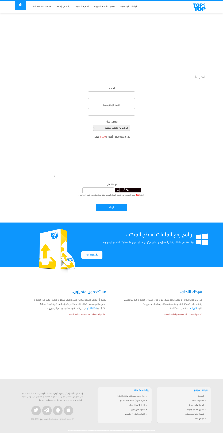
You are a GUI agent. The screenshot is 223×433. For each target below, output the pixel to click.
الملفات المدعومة (128, 7)
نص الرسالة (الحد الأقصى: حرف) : (111, 137)
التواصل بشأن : (111, 122)
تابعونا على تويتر (138, 410)
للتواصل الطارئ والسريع (135, 414)
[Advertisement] (111, 42)
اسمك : (111, 88)
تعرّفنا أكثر (92, 308)
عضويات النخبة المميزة (104, 7)
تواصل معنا (199, 419)
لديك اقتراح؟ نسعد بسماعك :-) (132, 401)
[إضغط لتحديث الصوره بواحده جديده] (128, 190)
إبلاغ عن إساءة (63, 7)
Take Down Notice (42, 7)
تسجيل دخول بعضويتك (194, 414)
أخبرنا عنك (192, 308)
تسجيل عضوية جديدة (195, 410)
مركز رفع (44, 419)
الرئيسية (201, 396)
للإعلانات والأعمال (137, 405)
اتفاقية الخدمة (82, 7)
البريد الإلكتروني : (111, 105)
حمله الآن (90, 255)
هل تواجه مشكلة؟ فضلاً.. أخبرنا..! (131, 396)
